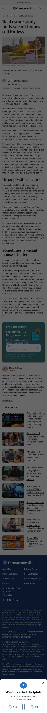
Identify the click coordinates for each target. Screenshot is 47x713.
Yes (15, 707)
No (36, 707)
